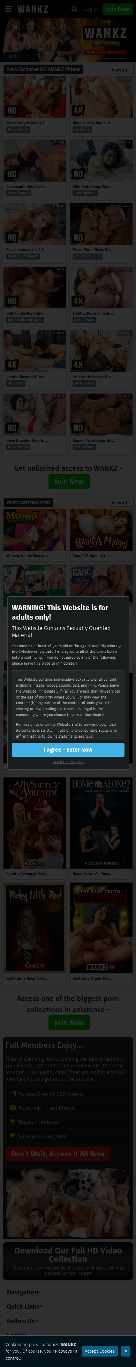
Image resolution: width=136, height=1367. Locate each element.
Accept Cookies (100, 1351)
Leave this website (68, 762)
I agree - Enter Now (68, 750)
